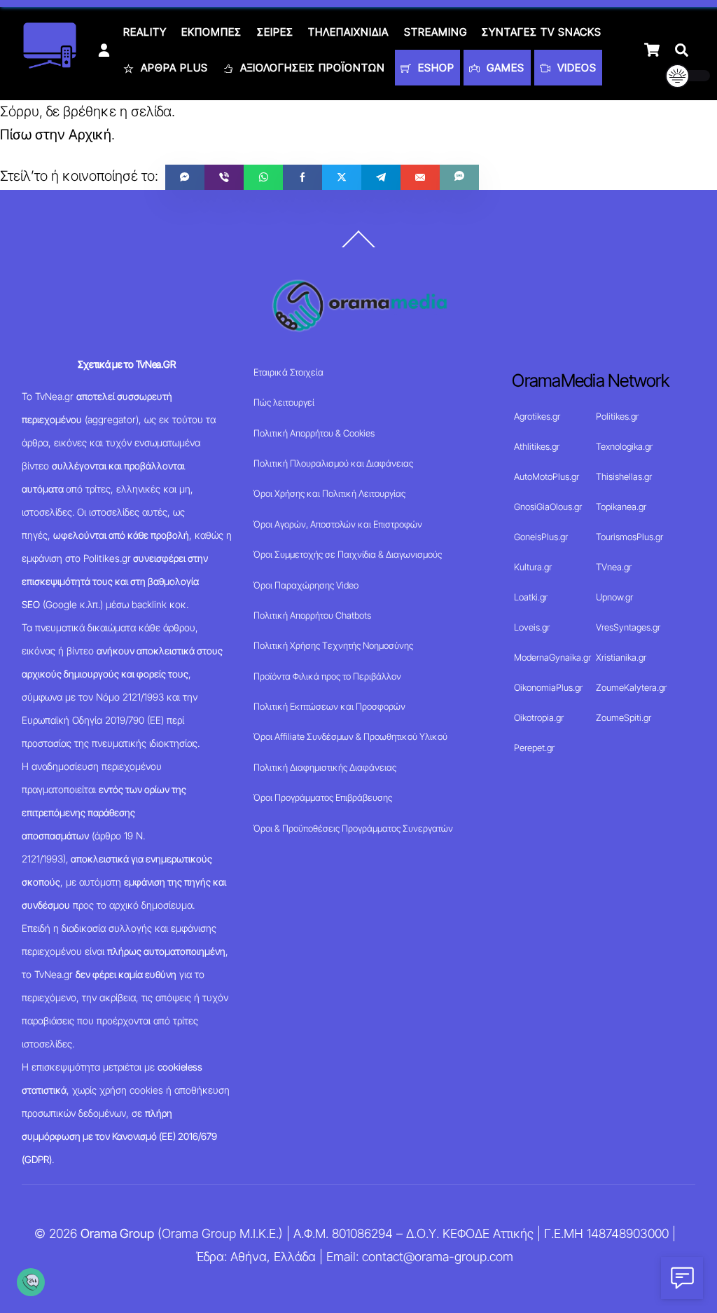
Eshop (434, 67)
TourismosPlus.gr (629, 536)
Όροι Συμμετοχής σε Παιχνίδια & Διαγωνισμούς (347, 554)
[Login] (104, 50)
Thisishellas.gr (624, 476)
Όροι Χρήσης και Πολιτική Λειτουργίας (329, 493)
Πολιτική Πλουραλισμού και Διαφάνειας (333, 463)
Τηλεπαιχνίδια (348, 32)
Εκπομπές (211, 32)
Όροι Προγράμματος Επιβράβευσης (322, 797)
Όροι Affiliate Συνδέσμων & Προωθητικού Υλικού (350, 736)
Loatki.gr (531, 597)
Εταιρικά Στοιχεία (288, 372)
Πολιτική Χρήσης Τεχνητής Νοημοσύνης (333, 645)
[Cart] (652, 50)
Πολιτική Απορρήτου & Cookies (314, 433)
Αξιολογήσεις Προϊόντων (311, 67)
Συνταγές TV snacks (541, 32)
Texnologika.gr (624, 446)
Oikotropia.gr (539, 717)
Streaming (435, 32)
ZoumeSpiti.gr (623, 717)
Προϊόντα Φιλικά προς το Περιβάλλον (327, 676)
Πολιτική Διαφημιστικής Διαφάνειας (324, 767)
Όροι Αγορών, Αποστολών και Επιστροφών (337, 524)
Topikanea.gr (621, 506)
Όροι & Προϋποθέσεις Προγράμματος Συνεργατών (353, 828)
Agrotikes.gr (537, 416)
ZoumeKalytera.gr (631, 687)
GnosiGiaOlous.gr (548, 506)
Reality (145, 32)
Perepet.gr (534, 747)
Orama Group (117, 1233)
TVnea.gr (614, 566)
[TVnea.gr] (50, 64)
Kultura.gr (533, 566)
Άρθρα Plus (172, 67)
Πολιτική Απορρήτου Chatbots (312, 615)
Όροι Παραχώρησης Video (305, 585)
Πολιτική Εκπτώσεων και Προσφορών (329, 706)
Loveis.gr (532, 627)
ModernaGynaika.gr (552, 657)
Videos (575, 67)
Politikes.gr (617, 416)
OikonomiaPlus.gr (548, 687)
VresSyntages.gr (628, 627)
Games (503, 67)
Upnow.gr (614, 597)
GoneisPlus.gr (541, 536)
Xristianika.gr (621, 657)
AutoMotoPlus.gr (546, 476)
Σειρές (275, 32)
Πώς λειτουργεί (283, 402)
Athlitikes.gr (536, 446)
